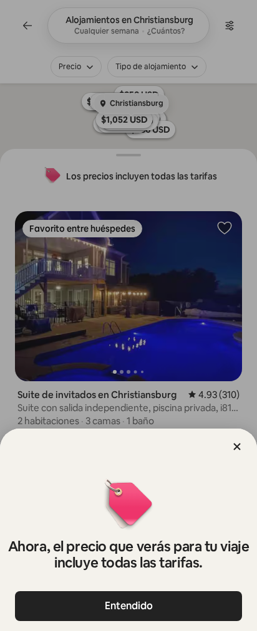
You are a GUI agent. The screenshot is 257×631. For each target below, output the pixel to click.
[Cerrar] (237, 447)
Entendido (129, 605)
